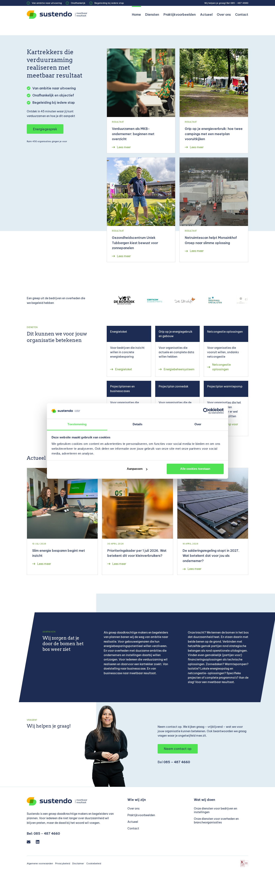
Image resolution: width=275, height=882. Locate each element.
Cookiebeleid (93, 863)
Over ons (224, 14)
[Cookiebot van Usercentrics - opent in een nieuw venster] (206, 411)
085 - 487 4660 (239, 3)
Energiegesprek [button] (45, 129)
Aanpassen (135, 469)
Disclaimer (78, 863)
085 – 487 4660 (176, 762)
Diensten (152, 14)
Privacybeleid (62, 863)
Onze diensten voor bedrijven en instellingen (215, 810)
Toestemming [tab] (77, 424)
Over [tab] (197, 424)
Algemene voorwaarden (40, 863)
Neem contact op (177, 749)
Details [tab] (138, 424)
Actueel (206, 14)
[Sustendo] (57, 14)
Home (136, 14)
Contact (241, 14)
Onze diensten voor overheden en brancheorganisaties (216, 820)
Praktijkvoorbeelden (179, 14)
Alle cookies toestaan (195, 469)
